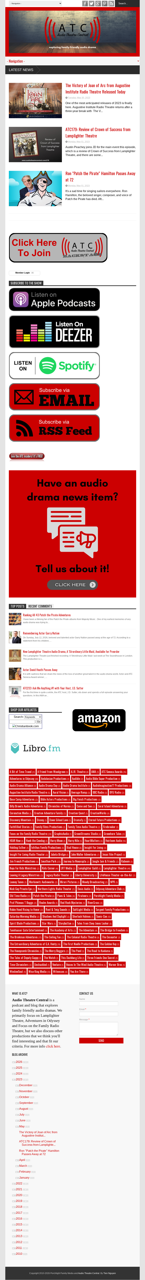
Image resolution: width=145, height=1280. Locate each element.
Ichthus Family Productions (46, 847)
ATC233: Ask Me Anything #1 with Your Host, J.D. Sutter (53, 688)
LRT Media (66, 868)
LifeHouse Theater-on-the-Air (116, 875)
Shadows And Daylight (54, 916)
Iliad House (72, 847)
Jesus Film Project (112, 854)
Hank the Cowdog (35, 840)
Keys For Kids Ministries (23, 868)
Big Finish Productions (85, 799)
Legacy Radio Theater (57, 875)
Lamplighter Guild (88, 868)
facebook (85, 3)
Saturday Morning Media (23, 916)
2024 (19, 1073)
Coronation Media (19, 813)
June (22, 1120)
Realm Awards (47, 903)
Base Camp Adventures (22, 799)
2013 (19, 1236)
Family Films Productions (48, 827)
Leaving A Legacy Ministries (25, 875)
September (26, 1102)
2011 (19, 1247)
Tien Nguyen (109, 1273)
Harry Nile (73, 840)
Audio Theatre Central (88, 1273)
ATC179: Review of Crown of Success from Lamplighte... (37, 1143)
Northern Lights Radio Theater (54, 889)
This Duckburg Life (71, 958)
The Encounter (109, 937)
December (26, 1085)
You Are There (77, 971)
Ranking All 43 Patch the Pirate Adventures (47, 615)
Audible (76, 778)
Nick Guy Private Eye (21, 889)
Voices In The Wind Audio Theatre (84, 965)
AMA (93, 772)
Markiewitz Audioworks (41, 882)
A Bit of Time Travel (20, 772)
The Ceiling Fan (52, 937)
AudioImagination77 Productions (110, 785)
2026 (19, 1061)
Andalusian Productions (53, 778)
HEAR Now (15, 840)
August (24, 1108)
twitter (91, 3)
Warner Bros (115, 965)
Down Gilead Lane (58, 820)
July (22, 1114)
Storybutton (64, 923)
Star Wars (47, 923)
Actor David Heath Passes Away (40, 670)
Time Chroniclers (19, 965)
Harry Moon (56, 840)
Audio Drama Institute (75, 785)
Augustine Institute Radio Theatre (28, 792)
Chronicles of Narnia (59, 806)
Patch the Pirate (42, 896)
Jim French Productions (22, 861)
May (22, 1126)
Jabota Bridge (58, 854)
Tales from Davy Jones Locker (93, 923)
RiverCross (93, 903)
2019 (19, 1200)
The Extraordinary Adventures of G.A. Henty (33, 944)
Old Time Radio (18, 896)
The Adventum (86, 930)
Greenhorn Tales (112, 834)
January (24, 1177)
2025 (19, 1067)
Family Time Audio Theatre (82, 827)
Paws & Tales (64, 896)
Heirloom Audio (113, 840)
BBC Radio (98, 792)
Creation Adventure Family (48, 813)
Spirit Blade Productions (23, 923)
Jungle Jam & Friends (103, 861)
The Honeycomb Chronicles (24, 951)
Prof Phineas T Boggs (21, 903)
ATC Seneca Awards (112, 772)
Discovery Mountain (20, 820)
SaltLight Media (81, 909)
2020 (19, 1195)
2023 (19, 1079)
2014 (19, 1230)
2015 (19, 1224)
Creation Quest (77, 813)
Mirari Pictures (68, 882)
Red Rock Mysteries (71, 903)
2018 (19, 1206)
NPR (112, 882)
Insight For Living (93, 847)
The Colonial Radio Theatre (81, 937)
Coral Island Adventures (111, 806)
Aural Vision (59, 792)
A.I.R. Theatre (78, 772)
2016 (19, 1218)
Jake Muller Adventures (83, 854)
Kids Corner (48, 868)
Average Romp (79, 792)
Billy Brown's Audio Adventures (26, 806)
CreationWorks (98, 813)
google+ (98, 3)
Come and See (84, 806)
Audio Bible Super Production (101, 778)
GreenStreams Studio (86, 834)
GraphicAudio (61, 834)
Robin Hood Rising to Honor (25, 909)
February (25, 1171)
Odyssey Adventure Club (108, 889)
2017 (19, 1212)
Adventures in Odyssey (22, 778)
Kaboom (125, 861)
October (24, 1097)
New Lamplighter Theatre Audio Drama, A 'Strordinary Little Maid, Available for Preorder (71, 651)
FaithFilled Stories (20, 827)
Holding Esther (18, 847)
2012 (19, 1242)
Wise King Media (37, 971)
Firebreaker (109, 827)
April (22, 1159)
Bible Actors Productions (54, 799)
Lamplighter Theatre (115, 868)
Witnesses (58, 971)
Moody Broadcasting (93, 882)
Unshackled (40, 965)
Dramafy (78, 820)
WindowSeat (16, 971)
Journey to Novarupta (74, 861)
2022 (19, 1183)
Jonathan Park (48, 861)
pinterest (105, 3)
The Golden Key (108, 944)
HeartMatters (92, 840)
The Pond (76, 951)
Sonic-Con (101, 916)
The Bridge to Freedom (112, 930)
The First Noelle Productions (78, 944)
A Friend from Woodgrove (51, 772)
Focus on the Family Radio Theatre (28, 834)
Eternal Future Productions (102, 820)
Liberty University (84, 875)
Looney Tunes (17, 882)
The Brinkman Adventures (24, 937)
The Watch (50, 958)
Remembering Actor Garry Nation (41, 633)
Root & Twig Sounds (56, 909)
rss (111, 3)
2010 (19, 1253)
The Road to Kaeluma (98, 951)
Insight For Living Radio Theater (27, 854)
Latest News (21, 70)
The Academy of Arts (61, 930)
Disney (40, 820)
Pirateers (83, 896)
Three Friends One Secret (101, 958)
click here (53, 1046)
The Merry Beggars (54, 951)
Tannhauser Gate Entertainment (27, 930)
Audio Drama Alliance (21, 785)
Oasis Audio (83, 889)
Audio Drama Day (48, 785)
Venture (56, 965)
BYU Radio (115, 792)
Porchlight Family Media (107, 896)
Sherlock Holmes (81, 916)
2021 (19, 1189)
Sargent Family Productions (111, 909)
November (26, 1091)
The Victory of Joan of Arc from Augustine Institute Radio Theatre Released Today (97, 88)
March (23, 1165)
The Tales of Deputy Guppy (24, 958)
